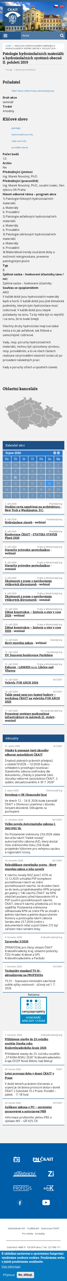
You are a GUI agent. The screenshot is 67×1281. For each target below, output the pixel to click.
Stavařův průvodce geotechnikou (27, 550)
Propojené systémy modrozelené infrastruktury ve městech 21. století (29, 715)
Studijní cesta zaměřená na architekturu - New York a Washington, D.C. (33, 508)
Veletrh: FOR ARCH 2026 (21, 682)
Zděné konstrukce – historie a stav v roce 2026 (33, 613)
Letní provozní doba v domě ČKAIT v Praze (29, 1076)
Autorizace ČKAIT (50, 1228)
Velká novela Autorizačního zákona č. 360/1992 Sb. (30, 826)
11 (15, 477)
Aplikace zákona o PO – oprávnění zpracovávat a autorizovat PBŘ (28, 1109)
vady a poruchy (19, 141)
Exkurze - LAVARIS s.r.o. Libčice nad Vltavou (29, 668)
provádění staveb (20, 147)
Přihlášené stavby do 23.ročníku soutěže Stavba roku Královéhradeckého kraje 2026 (26, 1043)
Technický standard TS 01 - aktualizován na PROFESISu (24, 973)
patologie (16, 128)
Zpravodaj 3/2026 (16, 941)
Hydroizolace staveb (18, 522)
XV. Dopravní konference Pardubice (29, 655)
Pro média (27, 1233)
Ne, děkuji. (25, 1274)
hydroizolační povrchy (22, 134)
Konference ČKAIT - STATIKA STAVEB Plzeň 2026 (31, 536)
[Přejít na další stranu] (58, 452)
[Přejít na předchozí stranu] (54, 452)
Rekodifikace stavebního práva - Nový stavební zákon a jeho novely (30, 867)
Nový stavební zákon (19, 643)
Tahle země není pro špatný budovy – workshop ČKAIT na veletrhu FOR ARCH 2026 (32, 698)
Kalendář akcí (15, 445)
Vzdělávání (33, 1228)
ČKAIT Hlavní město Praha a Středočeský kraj (33, 90)
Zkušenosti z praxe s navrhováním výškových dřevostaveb (28, 582)
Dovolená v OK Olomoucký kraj (26, 795)
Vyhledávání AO (16, 1228)
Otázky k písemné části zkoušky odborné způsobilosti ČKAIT (27, 752)
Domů (8, 46)
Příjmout (9, 1275)
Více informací (11, 1267)
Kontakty (40, 1233)
